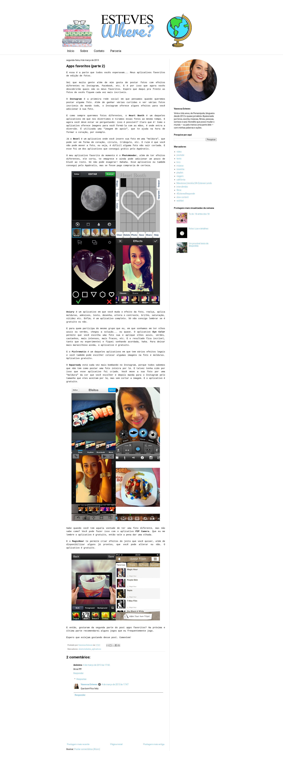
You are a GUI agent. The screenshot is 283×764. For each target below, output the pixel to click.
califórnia (181, 179)
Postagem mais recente (78, 744)
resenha (180, 169)
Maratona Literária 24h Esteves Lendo (194, 183)
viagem (180, 176)
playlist (180, 172)
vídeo (179, 152)
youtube (180, 155)
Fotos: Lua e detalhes (198, 228)
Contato (99, 51)
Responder (78, 673)
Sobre (84, 51)
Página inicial (116, 744)
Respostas (81, 679)
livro (178, 162)
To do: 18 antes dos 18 (199, 214)
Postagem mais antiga (153, 744)
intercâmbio (182, 187)
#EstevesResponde (186, 193)
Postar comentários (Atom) (87, 749)
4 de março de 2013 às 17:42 (96, 665)
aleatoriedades (85, 649)
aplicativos (96, 649)
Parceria (115, 51)
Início (70, 51)
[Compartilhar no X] (113, 645)
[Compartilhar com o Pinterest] (118, 645)
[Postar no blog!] (110, 645)
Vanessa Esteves (89, 684)
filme (179, 190)
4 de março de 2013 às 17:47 (115, 684)
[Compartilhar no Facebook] (116, 645)
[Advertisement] (195, 304)
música (180, 165)
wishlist (180, 200)
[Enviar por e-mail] (107, 645)
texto (179, 158)
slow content (183, 197)
